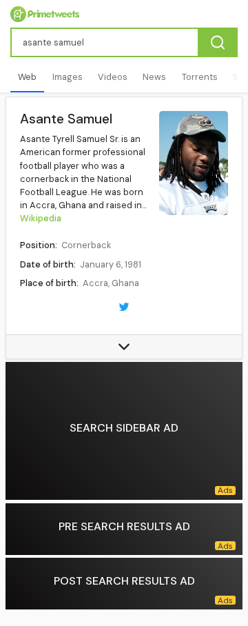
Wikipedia (40, 218)
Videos (112, 77)
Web (27, 77)
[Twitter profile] (124, 305)
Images (67, 77)
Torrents (200, 77)
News (154, 77)
